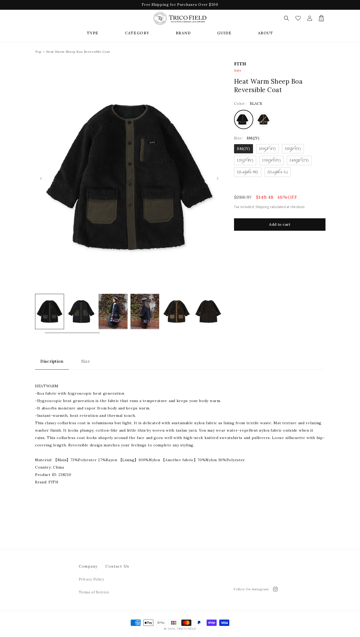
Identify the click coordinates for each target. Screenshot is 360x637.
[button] (93, 33)
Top (38, 52)
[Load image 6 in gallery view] (176, 311)
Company (88, 566)
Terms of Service (94, 592)
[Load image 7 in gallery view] (208, 311)
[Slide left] (41, 178)
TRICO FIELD (186, 628)
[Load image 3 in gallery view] (81, 311)
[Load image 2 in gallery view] (49, 311)
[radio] (243, 119)
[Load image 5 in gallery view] (144, 311)
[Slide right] (217, 178)
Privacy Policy (91, 579)
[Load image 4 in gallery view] (113, 311)
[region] (129, 314)
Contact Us (117, 566)
